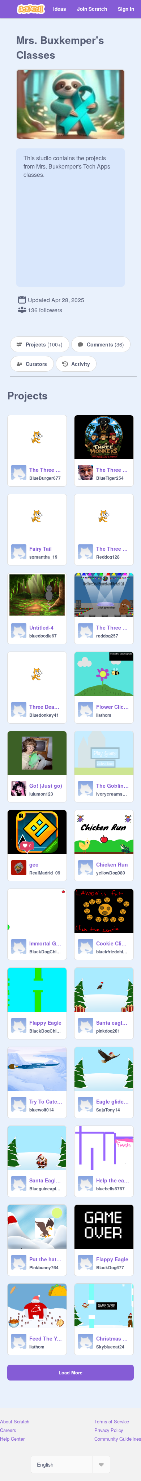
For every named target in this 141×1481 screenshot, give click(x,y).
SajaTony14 (108, 1109)
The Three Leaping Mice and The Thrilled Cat (45, 469)
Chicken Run (112, 864)
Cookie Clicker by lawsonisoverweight (112, 943)
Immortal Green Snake (45, 943)
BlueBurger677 (45, 478)
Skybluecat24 (110, 1346)
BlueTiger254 (110, 478)
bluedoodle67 (43, 635)
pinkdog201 (108, 1031)
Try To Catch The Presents (45, 1101)
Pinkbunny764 (44, 1267)
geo (34, 864)
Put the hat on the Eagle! (45, 1259)
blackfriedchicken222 (112, 951)
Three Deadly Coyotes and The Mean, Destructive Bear (45, 706)
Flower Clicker (112, 706)
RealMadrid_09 (44, 872)
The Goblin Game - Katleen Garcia (112, 785)
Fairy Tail (40, 548)
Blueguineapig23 (45, 1188)
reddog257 (107, 635)
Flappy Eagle (45, 1022)
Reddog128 (108, 557)
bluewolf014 (41, 1109)
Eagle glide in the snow (112, 1101)
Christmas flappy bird (112, 1338)
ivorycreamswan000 (112, 794)
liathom (103, 715)
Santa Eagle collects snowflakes (45, 1180)
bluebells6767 (110, 1188)
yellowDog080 (110, 872)
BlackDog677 (110, 1267)
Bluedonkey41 (44, 715)
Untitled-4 (41, 627)
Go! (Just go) (45, 785)
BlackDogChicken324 (45, 951)
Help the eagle (112, 1180)
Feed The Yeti (45, 1338)
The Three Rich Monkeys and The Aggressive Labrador (112, 469)
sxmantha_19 (43, 557)
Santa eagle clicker (112, 1022)
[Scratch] (31, 9)
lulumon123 (41, 794)
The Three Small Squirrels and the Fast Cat (112, 627)
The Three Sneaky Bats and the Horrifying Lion (112, 548)
